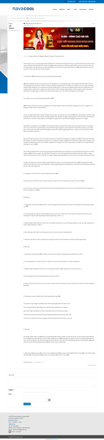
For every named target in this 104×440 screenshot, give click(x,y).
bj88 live (26, 56)
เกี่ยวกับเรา (62, 9)
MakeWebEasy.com (54, 439)
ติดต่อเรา (91, 9)
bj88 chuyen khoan (39, 18)
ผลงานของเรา (82, 9)
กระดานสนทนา (13, 18)
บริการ (75, 9)
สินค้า (68, 9)
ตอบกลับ (28, 404)
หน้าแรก (55, 9)
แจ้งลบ (93, 24)
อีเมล (10, 394)
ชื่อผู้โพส (11, 390)
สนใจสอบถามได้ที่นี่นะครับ (25, 18)
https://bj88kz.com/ (38, 362)
